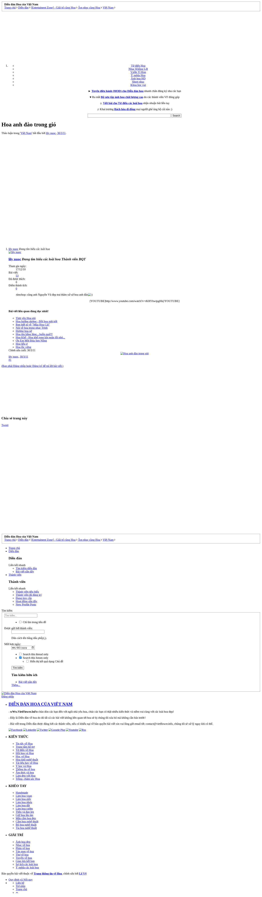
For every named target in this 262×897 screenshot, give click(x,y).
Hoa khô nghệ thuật (27, 759)
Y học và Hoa (23, 766)
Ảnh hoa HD (138, 78)
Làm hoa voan (24, 795)
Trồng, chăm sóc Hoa (28, 778)
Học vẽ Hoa (22, 756)
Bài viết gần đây (25, 571)
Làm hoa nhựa (24, 802)
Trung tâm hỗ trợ (25, 746)
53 (17, 275)
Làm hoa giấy (23, 799)
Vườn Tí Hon (138, 72)
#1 (10, 359)
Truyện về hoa (24, 857)
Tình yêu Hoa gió (26, 318)
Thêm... (15, 685)
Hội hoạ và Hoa (25, 753)
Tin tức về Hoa (24, 743)
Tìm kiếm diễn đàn (26, 568)
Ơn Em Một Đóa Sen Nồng (31, 340)
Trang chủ (14, 548)
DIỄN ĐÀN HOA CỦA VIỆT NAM (41, 704)
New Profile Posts (26, 604)
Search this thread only (35, 654)
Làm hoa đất (23, 805)
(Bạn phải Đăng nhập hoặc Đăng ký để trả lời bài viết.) (32, 365)
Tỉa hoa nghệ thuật (26, 827)
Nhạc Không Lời (138, 68)
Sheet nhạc (138, 81)
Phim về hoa (23, 848)
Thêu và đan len (25, 811)
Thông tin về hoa (25, 769)
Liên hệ (20, 882)
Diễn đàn (14, 551)
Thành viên (15, 574)
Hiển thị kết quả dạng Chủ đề (46, 661)
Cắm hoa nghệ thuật (27, 821)
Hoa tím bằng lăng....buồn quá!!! (34, 334)
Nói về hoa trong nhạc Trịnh (32, 327)
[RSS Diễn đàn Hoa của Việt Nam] (82, 729)
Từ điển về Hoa (25, 750)
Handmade (22, 792)
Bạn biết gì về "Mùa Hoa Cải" (33, 324)
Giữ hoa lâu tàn (24, 815)
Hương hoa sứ (24, 331)
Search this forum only (35, 657)
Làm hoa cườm (24, 808)
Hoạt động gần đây (26, 601)
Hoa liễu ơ (21, 343)
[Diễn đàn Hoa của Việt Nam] (18, 693)
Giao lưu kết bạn (25, 861)
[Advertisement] (131, 36)
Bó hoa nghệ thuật (26, 824)
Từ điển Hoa (138, 65)
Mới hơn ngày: (12, 644)
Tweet (4, 425)
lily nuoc (51, 133)
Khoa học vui (138, 84)
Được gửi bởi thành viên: (18, 628)
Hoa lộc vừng (23, 347)
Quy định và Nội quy (21, 879)
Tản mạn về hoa (25, 851)
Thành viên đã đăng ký (29, 594)
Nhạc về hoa (23, 845)
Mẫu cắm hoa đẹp (26, 818)
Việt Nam (26, 133)
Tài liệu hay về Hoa (27, 762)
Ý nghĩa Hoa (138, 75)
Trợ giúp (20, 886)
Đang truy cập (24, 598)
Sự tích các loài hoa (27, 864)
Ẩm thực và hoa (25, 772)
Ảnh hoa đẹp (23, 841)
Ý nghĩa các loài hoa (27, 867)
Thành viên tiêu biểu (27, 591)
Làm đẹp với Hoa (25, 775)
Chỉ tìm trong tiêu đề (34, 622)
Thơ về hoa (22, 854)
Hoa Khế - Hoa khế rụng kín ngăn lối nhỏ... (40, 337)
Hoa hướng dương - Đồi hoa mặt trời (36, 321)
